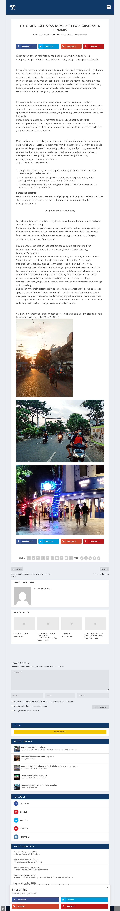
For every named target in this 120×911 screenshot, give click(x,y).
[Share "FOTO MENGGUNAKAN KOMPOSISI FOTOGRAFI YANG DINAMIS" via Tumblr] (43, 558)
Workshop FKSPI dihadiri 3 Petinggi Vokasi (38, 757)
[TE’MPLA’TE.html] (24, 623)
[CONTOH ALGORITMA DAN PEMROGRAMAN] (95, 623)
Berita (33, 768)
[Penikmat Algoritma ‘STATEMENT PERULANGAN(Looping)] (48, 623)
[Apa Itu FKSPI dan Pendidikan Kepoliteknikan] (17, 787)
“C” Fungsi (65, 633)
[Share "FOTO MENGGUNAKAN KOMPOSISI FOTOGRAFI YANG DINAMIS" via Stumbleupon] (61, 558)
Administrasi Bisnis (21, 860)
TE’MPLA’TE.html (21, 633)
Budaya (37, 749)
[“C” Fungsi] (71, 623)
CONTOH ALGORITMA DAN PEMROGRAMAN (94, 634)
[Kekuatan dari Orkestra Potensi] (17, 777)
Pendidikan (56, 749)
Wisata (74, 749)
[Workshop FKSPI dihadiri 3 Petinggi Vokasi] (17, 758)
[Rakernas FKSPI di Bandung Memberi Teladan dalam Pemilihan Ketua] (17, 768)
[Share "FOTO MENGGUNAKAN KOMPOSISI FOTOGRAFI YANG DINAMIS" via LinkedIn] (52, 558)
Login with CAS (60, 732)
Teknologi (68, 749)
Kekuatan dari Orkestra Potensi (34, 775)
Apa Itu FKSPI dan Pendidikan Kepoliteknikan (39, 785)
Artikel (70, 34)
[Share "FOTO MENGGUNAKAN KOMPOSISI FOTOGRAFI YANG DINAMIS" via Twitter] (33, 558)
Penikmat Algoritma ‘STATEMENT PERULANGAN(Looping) (47, 635)
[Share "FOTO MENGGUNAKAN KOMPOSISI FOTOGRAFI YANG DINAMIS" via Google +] (38, 558)
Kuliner (49, 749)
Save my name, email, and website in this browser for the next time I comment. (44, 701)
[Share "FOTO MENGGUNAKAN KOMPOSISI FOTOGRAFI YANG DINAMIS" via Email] (66, 558)
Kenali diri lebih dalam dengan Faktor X (32, 870)
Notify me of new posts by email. (26, 711)
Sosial (62, 749)
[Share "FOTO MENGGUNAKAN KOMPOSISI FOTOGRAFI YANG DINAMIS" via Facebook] (28, 558)
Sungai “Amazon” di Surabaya (33, 747)
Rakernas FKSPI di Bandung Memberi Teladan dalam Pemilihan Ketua (49, 766)
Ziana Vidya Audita (48, 34)
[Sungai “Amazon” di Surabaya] (17, 749)
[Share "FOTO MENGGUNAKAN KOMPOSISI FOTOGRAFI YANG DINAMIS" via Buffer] (57, 558)
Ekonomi (43, 749)
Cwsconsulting (20, 852)
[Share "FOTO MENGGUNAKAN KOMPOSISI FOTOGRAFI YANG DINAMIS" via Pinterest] (47, 558)
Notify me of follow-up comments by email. (30, 706)
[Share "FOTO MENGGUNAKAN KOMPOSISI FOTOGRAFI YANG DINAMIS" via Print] (71, 558)
